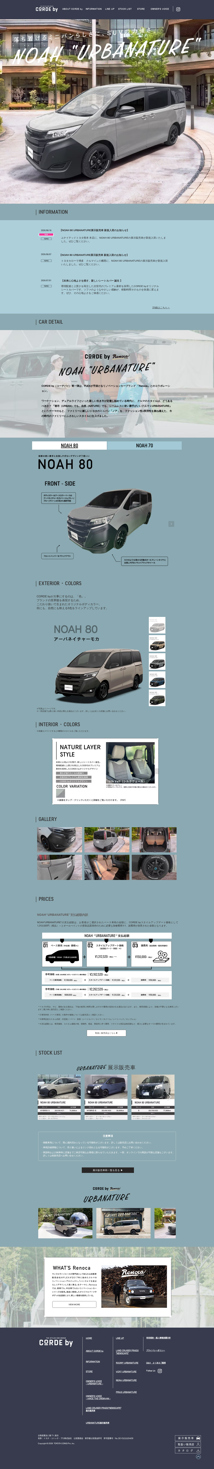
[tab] (69, 445)
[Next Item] (171, 524)
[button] (72, 9)
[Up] (198, 1456)
